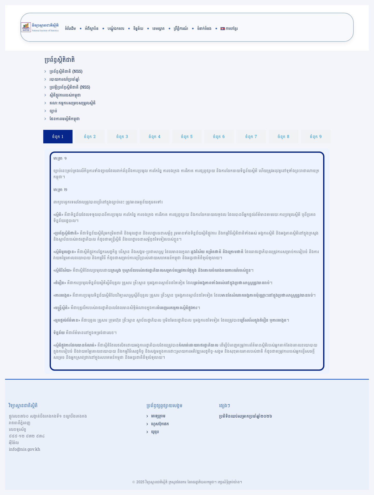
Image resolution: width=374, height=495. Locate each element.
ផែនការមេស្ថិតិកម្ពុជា (65, 119)
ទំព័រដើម (70, 28)
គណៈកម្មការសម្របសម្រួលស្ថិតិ (73, 103)
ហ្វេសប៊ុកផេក (160, 424)
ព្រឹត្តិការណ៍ (181, 28)
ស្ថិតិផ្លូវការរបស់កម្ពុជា (65, 95)
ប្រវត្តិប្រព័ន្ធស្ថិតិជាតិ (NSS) (70, 87)
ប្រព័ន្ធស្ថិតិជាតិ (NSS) (66, 71)
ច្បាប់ (53, 111)
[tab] (58, 136)
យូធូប (155, 432)
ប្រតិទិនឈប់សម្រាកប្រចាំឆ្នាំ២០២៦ (245, 416)
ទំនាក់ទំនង (204, 28)
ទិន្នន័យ (138, 28)
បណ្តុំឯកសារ (116, 28)
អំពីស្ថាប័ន (91, 28)
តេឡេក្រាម (158, 416)
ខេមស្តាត (158, 28)
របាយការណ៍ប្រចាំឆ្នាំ (65, 79)
